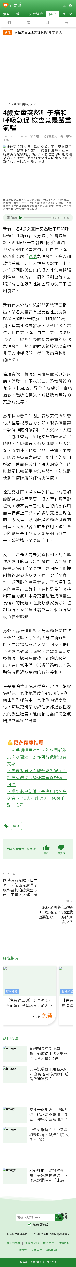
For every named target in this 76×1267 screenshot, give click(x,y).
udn (6, 104)
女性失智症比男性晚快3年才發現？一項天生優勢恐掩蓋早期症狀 (43, 32)
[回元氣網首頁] (15, 5)
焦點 (6, 13)
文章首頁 (36, 1250)
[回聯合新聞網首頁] (6, 5)
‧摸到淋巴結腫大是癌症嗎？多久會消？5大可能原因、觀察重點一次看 (37, 798)
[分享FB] (9, 22)
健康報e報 (40, 1225)
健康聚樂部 (32, 1243)
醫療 (52, 13)
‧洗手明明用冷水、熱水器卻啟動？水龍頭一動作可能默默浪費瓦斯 (37, 757)
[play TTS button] (20, 218)
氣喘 (33, 256)
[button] (70, 14)
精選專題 (48, 1243)
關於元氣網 (13, 1243)
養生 (19, 13)
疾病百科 (64, 1243)
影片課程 (11, 991)
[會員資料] (64, 5)
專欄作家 (52, 1250)
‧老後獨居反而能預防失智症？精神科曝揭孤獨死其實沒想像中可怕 (37, 777)
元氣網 (15, 104)
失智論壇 (36, 13)
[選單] (70, 5)
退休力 (22, 1250)
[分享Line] (28, 22)
